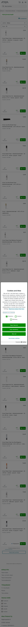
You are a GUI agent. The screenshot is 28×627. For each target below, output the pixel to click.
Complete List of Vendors (9, 312)
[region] (14, 313)
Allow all (14, 334)
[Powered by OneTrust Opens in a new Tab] (21, 342)
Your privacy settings (14, 338)
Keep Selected (14, 325)
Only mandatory (14, 329)
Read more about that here (16, 309)
